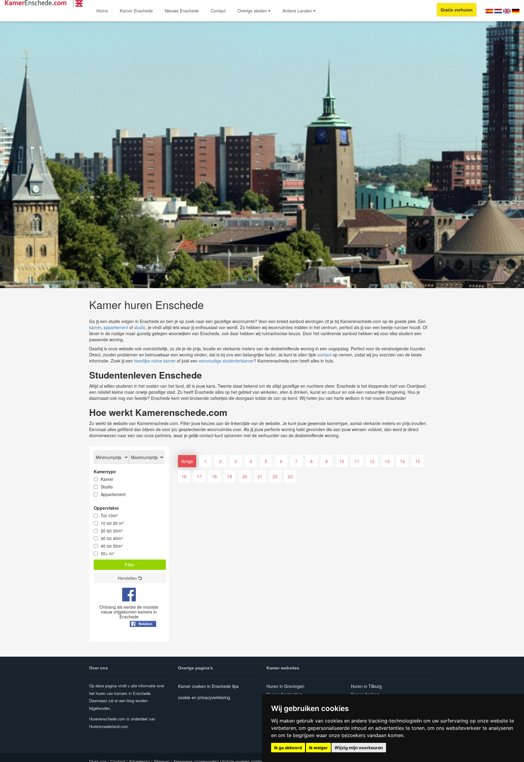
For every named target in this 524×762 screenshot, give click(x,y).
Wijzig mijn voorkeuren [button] (358, 747)
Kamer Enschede (136, 11)
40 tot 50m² (112, 546)
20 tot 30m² (112, 531)
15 (417, 461)
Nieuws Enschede (182, 11)
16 (184, 476)
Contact (218, 11)
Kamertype (105, 471)
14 (402, 461)
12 (372, 461)
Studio (107, 487)
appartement (115, 327)
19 (229, 476)
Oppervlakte (106, 508)
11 (356, 461)
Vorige (187, 461)
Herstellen (128, 578)
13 (387, 461)
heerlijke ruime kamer (155, 361)
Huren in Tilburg (366, 686)
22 (275, 476)
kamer (95, 327)
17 (199, 476)
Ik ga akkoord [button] (288, 747)
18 (214, 476)
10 (341, 461)
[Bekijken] (143, 639)
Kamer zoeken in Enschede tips (208, 686)
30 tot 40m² (112, 538)
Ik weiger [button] (318, 747)
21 (259, 476)
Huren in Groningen (285, 686)
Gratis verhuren (457, 10)
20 (244, 476)
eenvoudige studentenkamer (226, 361)
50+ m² (107, 553)
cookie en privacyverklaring (204, 697)
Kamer (107, 479)
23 (290, 476)
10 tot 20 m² (112, 523)
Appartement (113, 494)
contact (324, 355)
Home (102, 11)
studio (140, 327)
